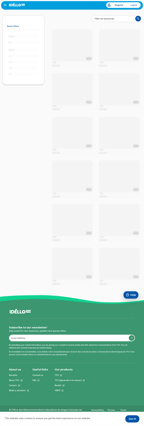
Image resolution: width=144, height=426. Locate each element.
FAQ (40, 380)
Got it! (132, 418)
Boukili (68, 385)
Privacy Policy (111, 411)
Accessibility (97, 410)
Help (132, 295)
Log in (133, 5)
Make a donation (17, 390)
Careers (17, 385)
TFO (68, 375)
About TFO (17, 380)
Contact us (37, 375)
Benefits (13, 375)
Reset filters (13, 26)
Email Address (17, 339)
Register (119, 5)
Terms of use (123, 411)
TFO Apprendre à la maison (68, 380)
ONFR (68, 390)
